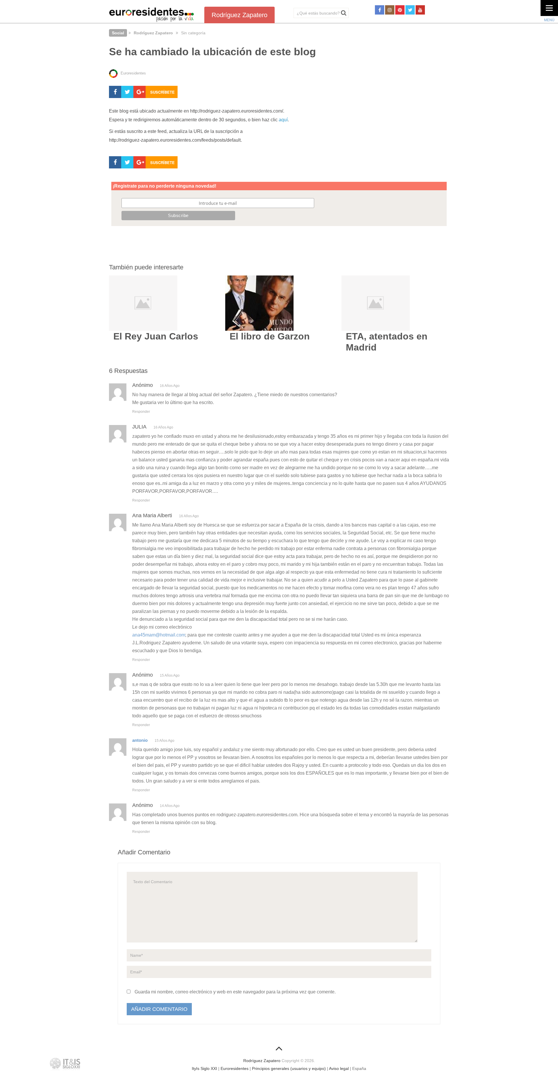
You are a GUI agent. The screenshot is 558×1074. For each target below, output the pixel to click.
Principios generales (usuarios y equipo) (289, 1068)
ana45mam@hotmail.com (158, 634)
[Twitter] (410, 10)
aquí (283, 119)
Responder (141, 412)
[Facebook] (379, 10)
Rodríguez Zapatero (153, 33)
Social (118, 33)
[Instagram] (389, 10)
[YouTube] (420, 10)
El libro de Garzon (270, 336)
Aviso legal (339, 1068)
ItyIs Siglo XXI (204, 1068)
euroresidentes (133, 73)
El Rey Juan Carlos (155, 336)
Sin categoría (193, 33)
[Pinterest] (400, 10)
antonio (140, 740)
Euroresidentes (234, 1068)
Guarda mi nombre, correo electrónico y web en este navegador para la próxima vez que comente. (235, 991)
